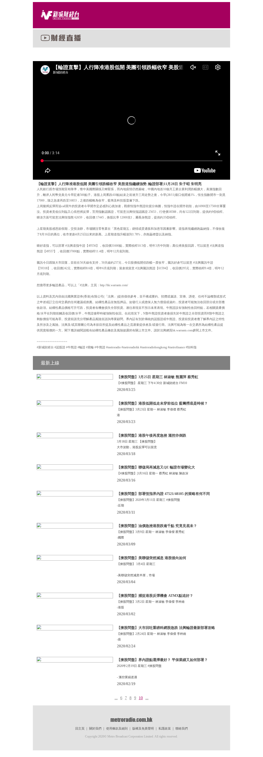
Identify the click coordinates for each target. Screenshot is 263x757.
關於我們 (95, 728)
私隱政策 (164, 728)
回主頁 (79, 728)
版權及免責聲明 (143, 728)
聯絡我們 (181, 728)
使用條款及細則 (117, 728)
